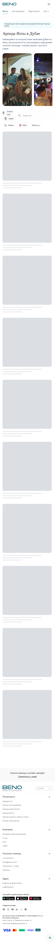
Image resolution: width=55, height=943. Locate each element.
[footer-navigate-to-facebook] (4, 909)
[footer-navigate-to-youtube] (12, 909)
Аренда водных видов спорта (16, 817)
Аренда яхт (8, 801)
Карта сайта (7, 920)
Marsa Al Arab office (13, 883)
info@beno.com (10, 862)
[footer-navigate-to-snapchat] (21, 909)
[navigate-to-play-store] (9, 899)
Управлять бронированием (14, 834)
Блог (5, 842)
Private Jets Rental (11, 821)
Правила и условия (22, 920)
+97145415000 (8, 858)
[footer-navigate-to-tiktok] (25, 909)
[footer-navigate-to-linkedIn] (17, 909)
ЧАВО (5, 846)
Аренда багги (8, 813)
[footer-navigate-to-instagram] (8, 909)
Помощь (6, 870)
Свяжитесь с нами (27, 776)
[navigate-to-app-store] (22, 899)
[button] (27, 8)
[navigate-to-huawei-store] (35, 899)
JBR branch (9, 887)
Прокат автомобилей (12, 805)
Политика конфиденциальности (15, 923)
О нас (5, 838)
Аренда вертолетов (11, 809)
